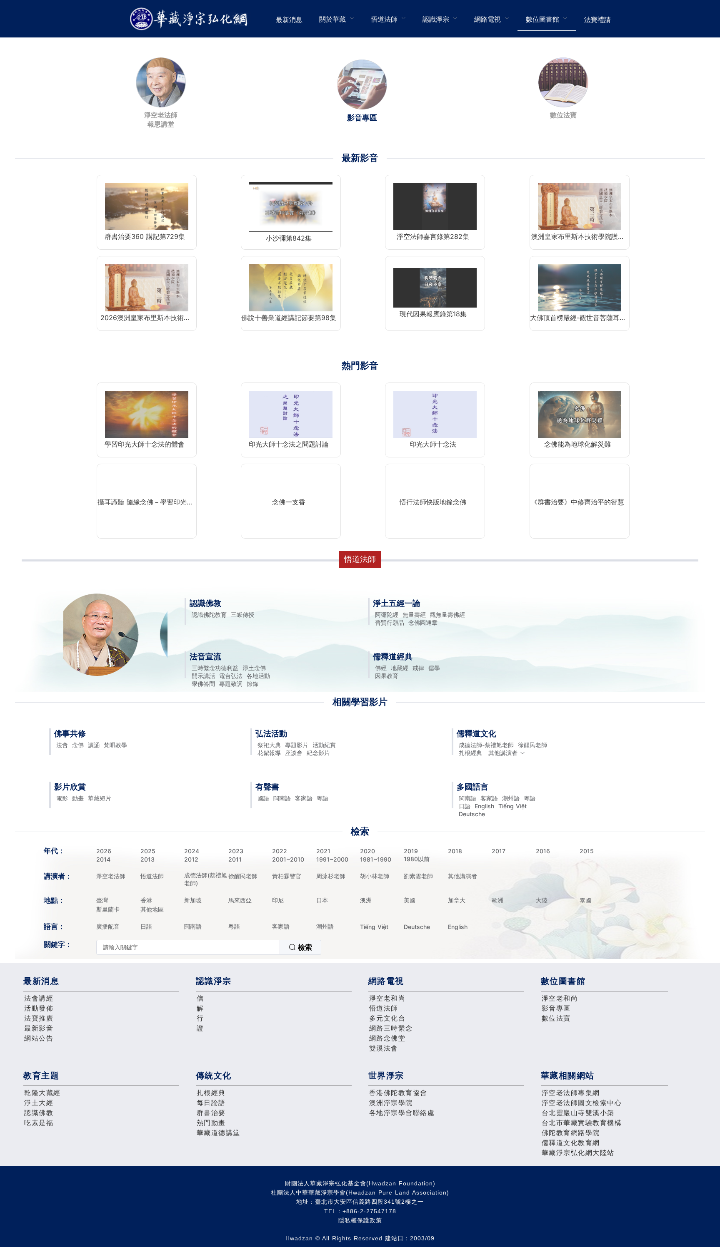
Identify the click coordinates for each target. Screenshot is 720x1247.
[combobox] (208, 947)
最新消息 (289, 19)
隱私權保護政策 (360, 1220)
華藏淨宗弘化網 (190, 18)
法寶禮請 (597, 19)
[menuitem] (289, 18)
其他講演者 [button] (503, 752)
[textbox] (188, 947)
